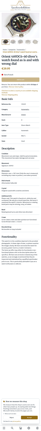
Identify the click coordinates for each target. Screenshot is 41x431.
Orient (23, 115)
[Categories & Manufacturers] (4, 428)
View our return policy (16, 87)
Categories (12, 49)
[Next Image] (35, 25)
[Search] (12, 428)
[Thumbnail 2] (13, 42)
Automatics (21, 49)
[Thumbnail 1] (5, 42)
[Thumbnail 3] (20, 42)
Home (5, 49)
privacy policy (16, 421)
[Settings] (29, 428)
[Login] (37, 428)
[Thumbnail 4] (28, 42)
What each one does (10, 413)
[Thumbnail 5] (35, 42)
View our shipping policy (10, 95)
